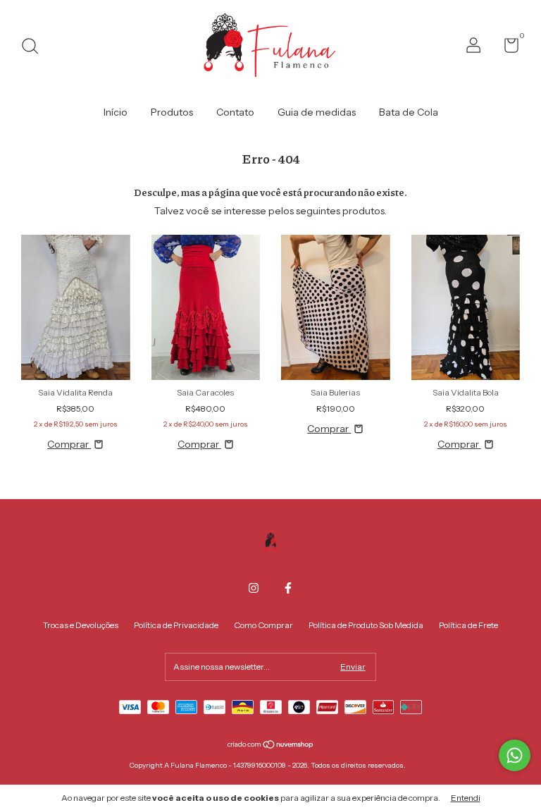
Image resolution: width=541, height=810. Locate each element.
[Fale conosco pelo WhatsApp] (514, 755)
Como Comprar (263, 625)
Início (116, 112)
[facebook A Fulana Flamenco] (288, 588)
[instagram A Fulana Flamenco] (253, 588)
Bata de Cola (408, 112)
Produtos (172, 112)
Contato (235, 112)
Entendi (465, 797)
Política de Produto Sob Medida (366, 625)
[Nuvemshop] (271, 746)
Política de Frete (468, 625)
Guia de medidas (317, 112)
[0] (506, 48)
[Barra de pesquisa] (35, 47)
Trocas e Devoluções (80, 625)
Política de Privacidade (176, 625)
